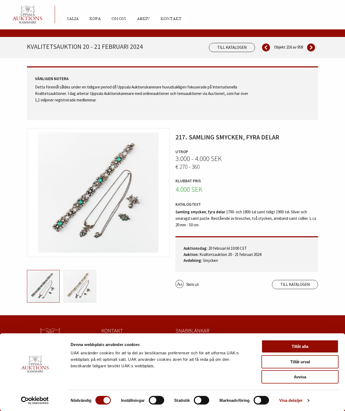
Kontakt (171, 19)
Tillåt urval (300, 361)
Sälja (73, 19)
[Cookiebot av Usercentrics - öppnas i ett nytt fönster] (34, 400)
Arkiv (143, 19)
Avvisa (300, 377)
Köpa (95, 19)
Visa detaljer (291, 400)
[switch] (156, 400)
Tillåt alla (300, 346)
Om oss (119, 19)
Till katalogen (232, 47)
